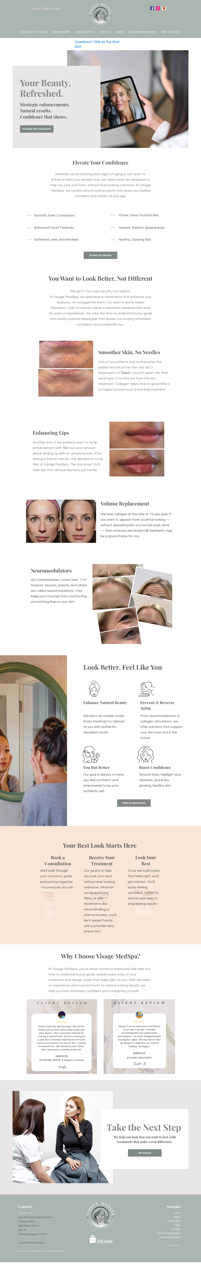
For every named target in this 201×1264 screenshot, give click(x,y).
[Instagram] (158, 8)
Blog (177, 1225)
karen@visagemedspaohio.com (35, 1217)
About (177, 1217)
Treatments (173, 1221)
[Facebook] (152, 8)
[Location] (164, 8)
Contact (175, 1229)
